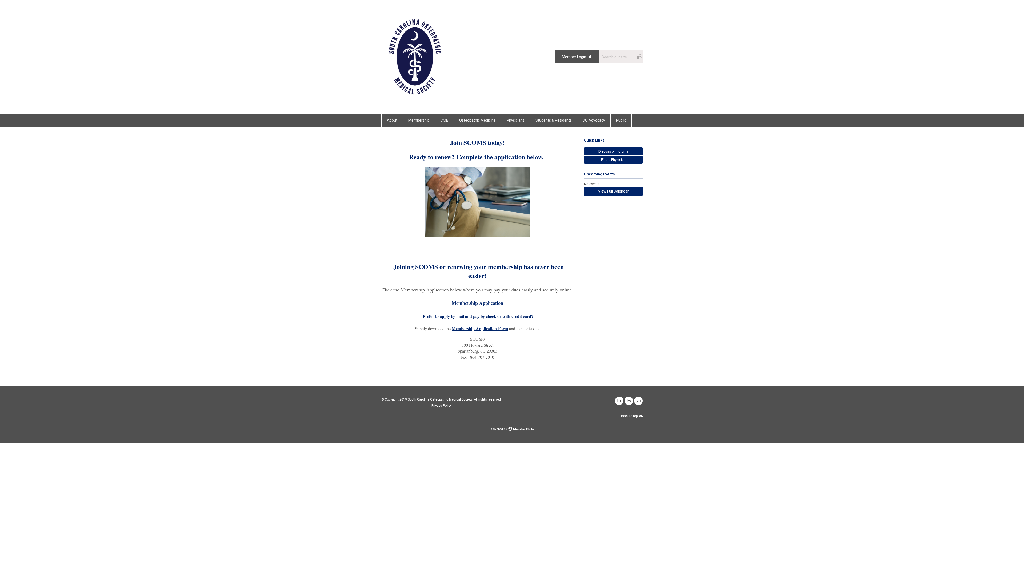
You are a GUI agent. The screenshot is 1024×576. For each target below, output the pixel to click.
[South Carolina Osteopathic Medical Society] (415, 101)
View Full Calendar (613, 191)
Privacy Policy (441, 405)
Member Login (574, 57)
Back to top (629, 416)
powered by (499, 429)
